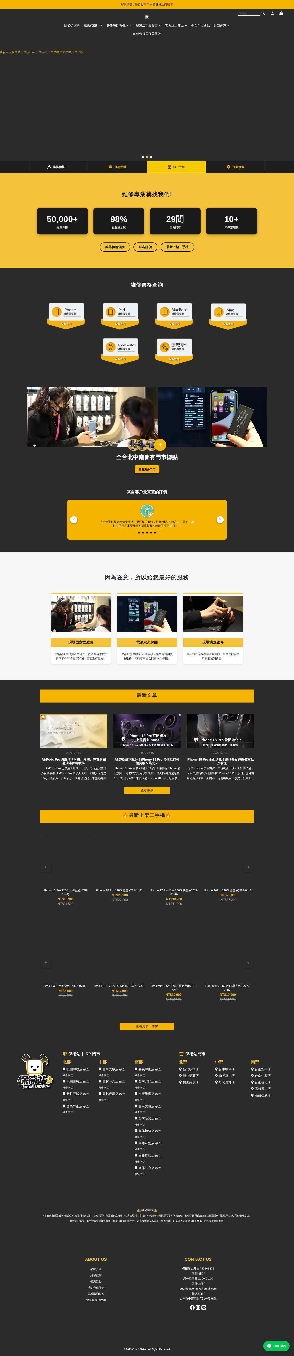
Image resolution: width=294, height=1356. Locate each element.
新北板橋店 (191, 1069)
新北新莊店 (191, 1076)
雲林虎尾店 (112, 1096)
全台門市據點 (200, 25)
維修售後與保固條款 (147, 33)
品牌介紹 (96, 1269)
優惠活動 (96, 1281)
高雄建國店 (148, 1158)
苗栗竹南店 (76, 1109)
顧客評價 (145, 247)
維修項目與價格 (118, 25)
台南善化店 (263, 1082)
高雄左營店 (148, 1146)
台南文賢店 (148, 1109)
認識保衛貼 (91, 25)
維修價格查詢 (115, 247)
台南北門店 (148, 1084)
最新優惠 (220, 25)
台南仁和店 (263, 1076)
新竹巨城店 (76, 1096)
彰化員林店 (227, 1082)
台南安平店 (263, 1069)
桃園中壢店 (76, 1072)
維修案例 (96, 1275)
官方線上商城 (174, 25)
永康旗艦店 (148, 1096)
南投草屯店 (227, 1076)
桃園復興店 (76, 1084)
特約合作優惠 (96, 1287)
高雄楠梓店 (148, 1133)
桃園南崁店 (191, 1082)
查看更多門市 (147, 469)
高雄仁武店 (263, 1095)
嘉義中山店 (148, 1072)
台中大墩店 (112, 1072)
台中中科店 (227, 1069)
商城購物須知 (96, 1293)
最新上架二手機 (177, 247)
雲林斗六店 (112, 1084)
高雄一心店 (148, 1170)
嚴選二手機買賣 (147, 25)
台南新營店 (148, 1121)
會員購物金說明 (96, 1300)
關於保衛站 (72, 25)
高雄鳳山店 (263, 1089)
